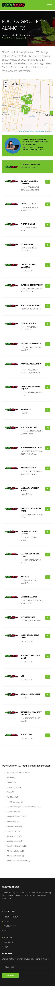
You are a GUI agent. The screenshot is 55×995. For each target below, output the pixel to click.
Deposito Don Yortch (31, 343)
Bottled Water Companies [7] (18, 772)
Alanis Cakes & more (30, 305)
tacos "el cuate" (28, 203)
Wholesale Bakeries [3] (15, 851)
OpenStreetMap (39, 131)
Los (22, 676)
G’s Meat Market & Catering (29, 182)
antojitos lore (28, 617)
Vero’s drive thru (29, 427)
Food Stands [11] (13, 821)
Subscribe (10, 975)
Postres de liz (27, 244)
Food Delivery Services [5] (16, 816)
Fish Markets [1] (12, 797)
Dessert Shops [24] (13, 787)
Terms (6, 921)
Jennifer (25, 576)
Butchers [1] (11, 777)
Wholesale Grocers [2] (15, 856)
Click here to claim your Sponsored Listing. (33, 148)
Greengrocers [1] (13, 831)
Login (6, 946)
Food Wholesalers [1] (14, 826)
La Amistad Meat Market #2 (28, 265)
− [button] (6, 86)
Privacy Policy (9, 926)
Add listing (8, 942)
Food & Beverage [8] (14, 802)
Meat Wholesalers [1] (14, 841)
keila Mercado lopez (30, 694)
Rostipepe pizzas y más (31, 447)
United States (17, 35)
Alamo (29, 35)
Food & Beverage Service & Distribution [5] (23, 807)
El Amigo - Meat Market (32, 285)
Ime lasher (26, 409)
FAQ (5, 930)
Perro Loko (26, 734)
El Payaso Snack (28, 323)
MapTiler (29, 131)
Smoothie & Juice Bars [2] (16, 846)
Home (4, 35)
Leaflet (21, 131)
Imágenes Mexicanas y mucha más (31, 713)
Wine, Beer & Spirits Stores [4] (18, 860)
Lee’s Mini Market (29, 597)
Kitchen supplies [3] (14, 836)
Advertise (8, 937)
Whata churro (28, 224)
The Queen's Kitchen (30, 164)
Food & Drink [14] (13, 811)
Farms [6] (10, 792)
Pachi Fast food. (28, 468)
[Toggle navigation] (49, 6)
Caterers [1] (11, 782)
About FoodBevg (11, 916)
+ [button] (6, 82)
